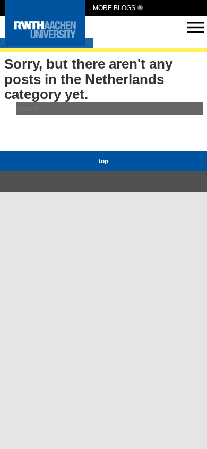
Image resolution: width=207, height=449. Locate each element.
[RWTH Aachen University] (45, 42)
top (103, 161)
